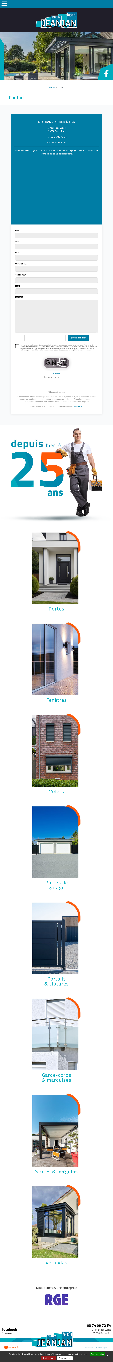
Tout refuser (49, 1358)
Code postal (20, 264)
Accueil (52, 87)
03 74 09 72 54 (59, 137)
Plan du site (88, 1348)
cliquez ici (78, 406)
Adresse (19, 241)
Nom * (17, 230)
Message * (19, 297)
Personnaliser (65, 1358)
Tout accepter (97, 1354)
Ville (17, 252)
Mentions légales (101, 1348)
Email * (18, 286)
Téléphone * (20, 275)
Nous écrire (7, 1333)
